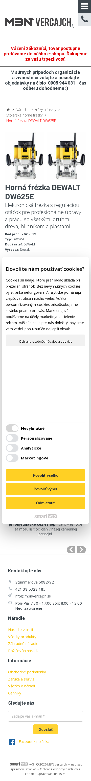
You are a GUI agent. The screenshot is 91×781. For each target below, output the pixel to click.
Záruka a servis (21, 679)
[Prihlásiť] (71, 26)
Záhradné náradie (23, 643)
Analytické (31, 448)
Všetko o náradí (21, 685)
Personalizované (37, 438)
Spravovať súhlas (49, 774)
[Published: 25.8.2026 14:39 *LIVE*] (31, 764)
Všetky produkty (22, 636)
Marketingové (34, 457)
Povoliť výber (45, 489)
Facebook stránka (34, 741)
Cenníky (14, 692)
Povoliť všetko (45, 475)
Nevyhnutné (32, 428)
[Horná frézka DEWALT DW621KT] (81, 549)
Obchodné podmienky (27, 671)
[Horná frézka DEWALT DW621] (71, 549)
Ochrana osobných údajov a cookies (45, 342)
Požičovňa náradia (23, 650)
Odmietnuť (45, 503)
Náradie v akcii (20, 629)
